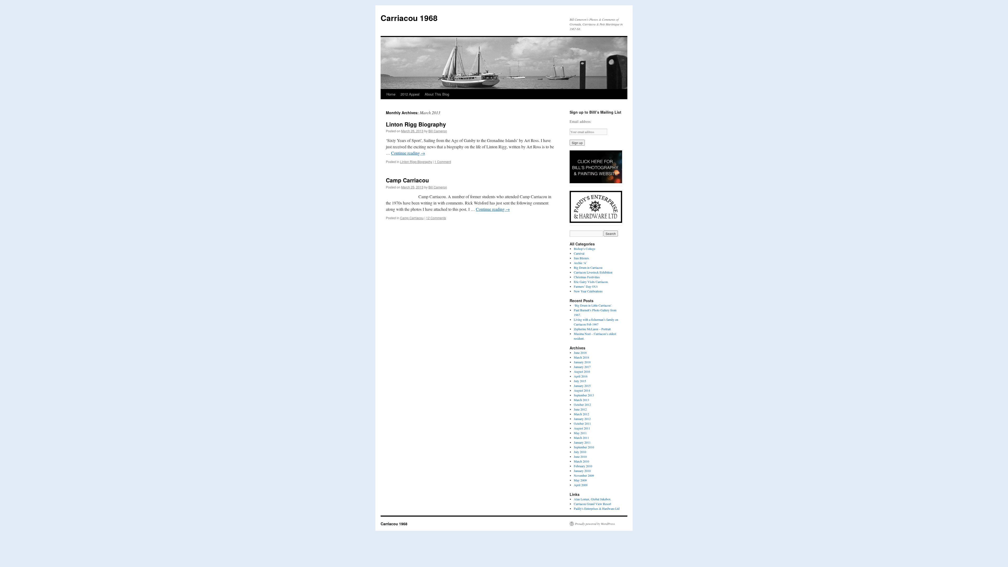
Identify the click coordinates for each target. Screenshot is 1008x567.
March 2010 (581, 461)
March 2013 (581, 400)
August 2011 (582, 428)
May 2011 (580, 433)
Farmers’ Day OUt (585, 286)
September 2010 (584, 447)
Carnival (579, 253)
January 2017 (582, 367)
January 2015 (582, 386)
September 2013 (584, 395)
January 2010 (582, 471)
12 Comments (436, 218)
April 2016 (580, 376)
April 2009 (580, 485)
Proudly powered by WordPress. (595, 524)
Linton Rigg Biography (416, 124)
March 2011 (581, 437)
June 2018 (580, 352)
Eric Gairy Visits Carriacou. (591, 282)
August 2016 (582, 371)
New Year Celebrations (588, 291)
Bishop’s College (584, 248)
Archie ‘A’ (580, 263)
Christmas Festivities (587, 277)
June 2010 (580, 456)
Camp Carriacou (407, 180)
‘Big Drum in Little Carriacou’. (593, 305)
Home (390, 94)
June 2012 (580, 409)
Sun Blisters (581, 258)
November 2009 (584, 475)
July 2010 (580, 452)
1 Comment (442, 161)
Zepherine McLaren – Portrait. (592, 329)
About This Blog (437, 94)
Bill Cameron (437, 131)
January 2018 (582, 362)
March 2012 (581, 414)
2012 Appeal (410, 94)
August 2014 (582, 390)
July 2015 (580, 381)
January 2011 (582, 442)
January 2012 (582, 419)
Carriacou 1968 (409, 17)
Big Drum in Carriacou (588, 267)
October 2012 (582, 404)
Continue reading (408, 153)
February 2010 (583, 466)
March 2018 (581, 357)
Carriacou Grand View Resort (592, 504)
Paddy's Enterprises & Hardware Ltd (597, 508)
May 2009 (580, 480)
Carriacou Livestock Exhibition (593, 272)
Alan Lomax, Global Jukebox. (592, 499)
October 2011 (582, 423)
